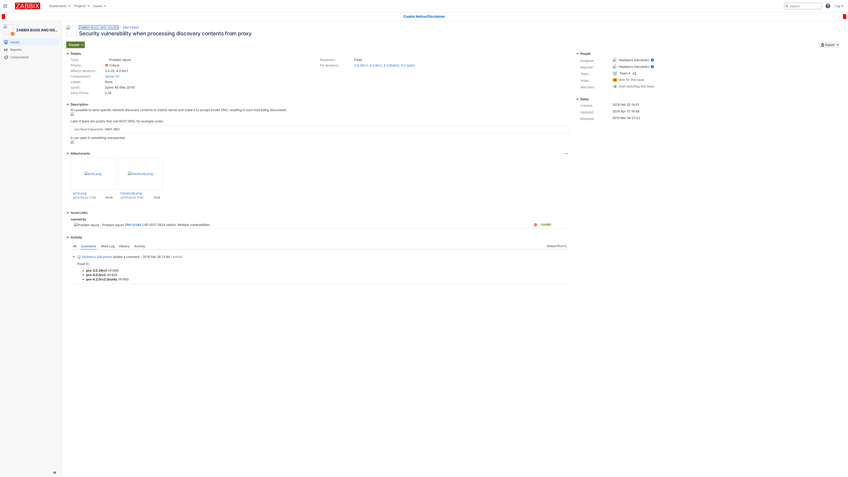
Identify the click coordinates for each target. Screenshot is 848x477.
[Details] (67, 53)
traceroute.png (131, 193)
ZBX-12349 (133, 225)
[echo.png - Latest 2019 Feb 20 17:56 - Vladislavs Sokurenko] (93, 173)
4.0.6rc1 (376, 65)
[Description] (67, 104)
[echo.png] (72, 114)
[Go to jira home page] (27, 6)
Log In (839, 6)
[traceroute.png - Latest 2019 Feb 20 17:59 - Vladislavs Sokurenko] (140, 173)
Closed (546, 224)
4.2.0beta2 (391, 65)
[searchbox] (802, 6)
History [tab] (124, 246)
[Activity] (67, 237)
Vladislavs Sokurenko (96, 257)
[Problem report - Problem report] (106, 60)
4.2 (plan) (408, 65)
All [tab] (74, 246)
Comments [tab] (89, 246)
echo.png (80, 193)
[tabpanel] (320, 267)
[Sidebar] (54, 472)
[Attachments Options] (566, 153)
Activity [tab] (139, 246)
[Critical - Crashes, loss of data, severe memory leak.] (106, 65)
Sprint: (75, 87)
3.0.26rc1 (361, 65)
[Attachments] (67, 153)
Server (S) (112, 76)
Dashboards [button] (57, 6)
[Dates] (577, 99)
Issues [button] (97, 6)
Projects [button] (80, 6)
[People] (577, 53)
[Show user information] (652, 60)
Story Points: (80, 93)
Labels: (76, 82)
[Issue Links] (67, 212)
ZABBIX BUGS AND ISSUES (98, 27)
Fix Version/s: (329, 65)
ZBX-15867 (131, 27)
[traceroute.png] (72, 142)
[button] (5, 6)
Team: (584, 74)
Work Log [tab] (108, 246)
